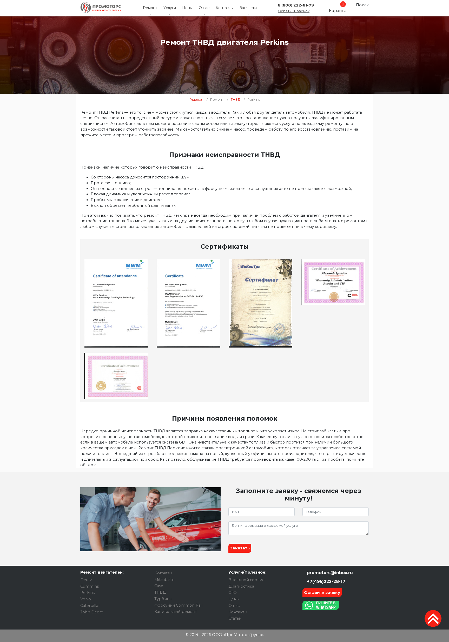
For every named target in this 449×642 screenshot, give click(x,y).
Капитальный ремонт (175, 611)
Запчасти (248, 7)
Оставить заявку (322, 592)
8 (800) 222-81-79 (296, 5)
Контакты (224, 7)
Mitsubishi (164, 579)
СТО (232, 592)
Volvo (85, 599)
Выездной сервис (246, 579)
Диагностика (241, 586)
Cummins (89, 586)
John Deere (91, 612)
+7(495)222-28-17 (325, 581)
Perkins (87, 592)
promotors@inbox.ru (329, 572)
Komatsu (163, 573)
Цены (187, 7)
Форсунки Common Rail (178, 605)
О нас (204, 7)
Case (158, 585)
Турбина (162, 598)
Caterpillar (90, 605)
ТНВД (160, 592)
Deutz (86, 579)
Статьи (234, 618)
